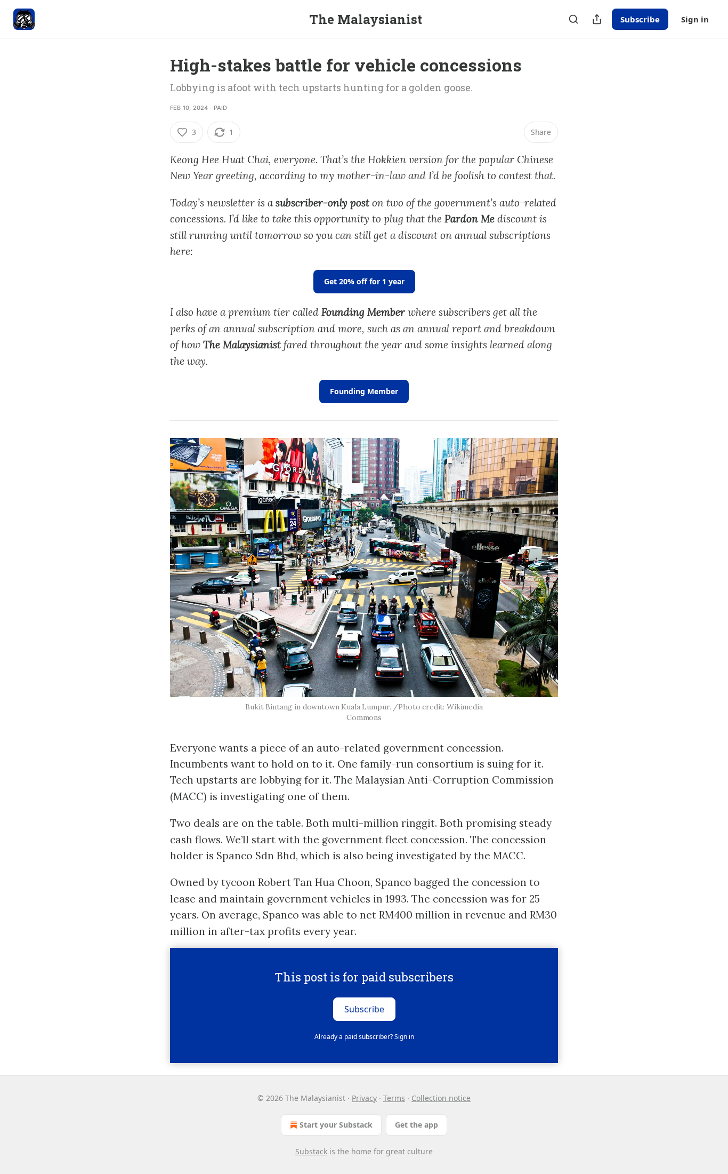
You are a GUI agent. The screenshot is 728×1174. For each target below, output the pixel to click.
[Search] (573, 19)
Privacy (364, 1098)
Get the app (416, 1125)
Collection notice (441, 1098)
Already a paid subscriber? (364, 1036)
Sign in (695, 19)
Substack (311, 1151)
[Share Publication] (597, 19)
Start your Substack (336, 1125)
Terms (394, 1098)
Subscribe (640, 19)
